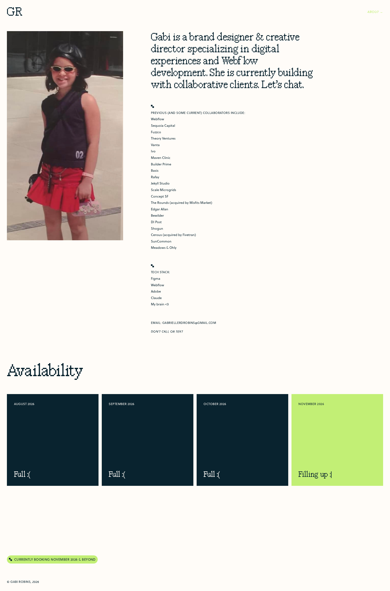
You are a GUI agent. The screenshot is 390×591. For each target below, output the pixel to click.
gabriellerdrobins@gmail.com (189, 323)
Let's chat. (282, 84)
